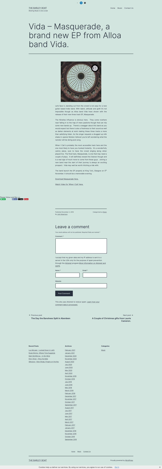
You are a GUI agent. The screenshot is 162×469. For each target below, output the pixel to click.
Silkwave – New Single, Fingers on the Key (44, 362)
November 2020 (71, 359)
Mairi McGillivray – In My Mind (39, 356)
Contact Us (128, 8)
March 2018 (69, 390)
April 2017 (68, 419)
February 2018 (70, 393)
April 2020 (68, 373)
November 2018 (70, 376)
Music (119, 8)
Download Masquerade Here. (66, 179)
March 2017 (69, 422)
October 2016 (70, 436)
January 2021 (70, 353)
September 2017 (71, 405)
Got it (117, 467)
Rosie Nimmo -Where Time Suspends (42, 353)
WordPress (129, 460)
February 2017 (70, 425)
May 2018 (68, 388)
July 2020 (68, 364)
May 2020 (68, 370)
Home (112, 8)
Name (58, 270)
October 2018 (70, 379)
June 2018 (68, 385)
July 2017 (68, 411)
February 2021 (70, 350)
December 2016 (70, 431)
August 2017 (69, 408)
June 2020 (69, 367)
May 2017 (68, 416)
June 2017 (68, 413)
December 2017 (70, 396)
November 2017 (70, 399)
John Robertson (62, 214)
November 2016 (70, 434)
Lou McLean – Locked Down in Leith (42, 350)
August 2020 (69, 362)
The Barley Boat (38, 8)
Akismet (68, 263)
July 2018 (68, 382)
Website (58, 281)
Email (85, 270)
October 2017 (70, 402)
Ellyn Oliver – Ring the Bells (38, 359)
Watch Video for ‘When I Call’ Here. (69, 184)
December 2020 (70, 356)
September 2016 (71, 439)
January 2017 (70, 428)
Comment (59, 236)
